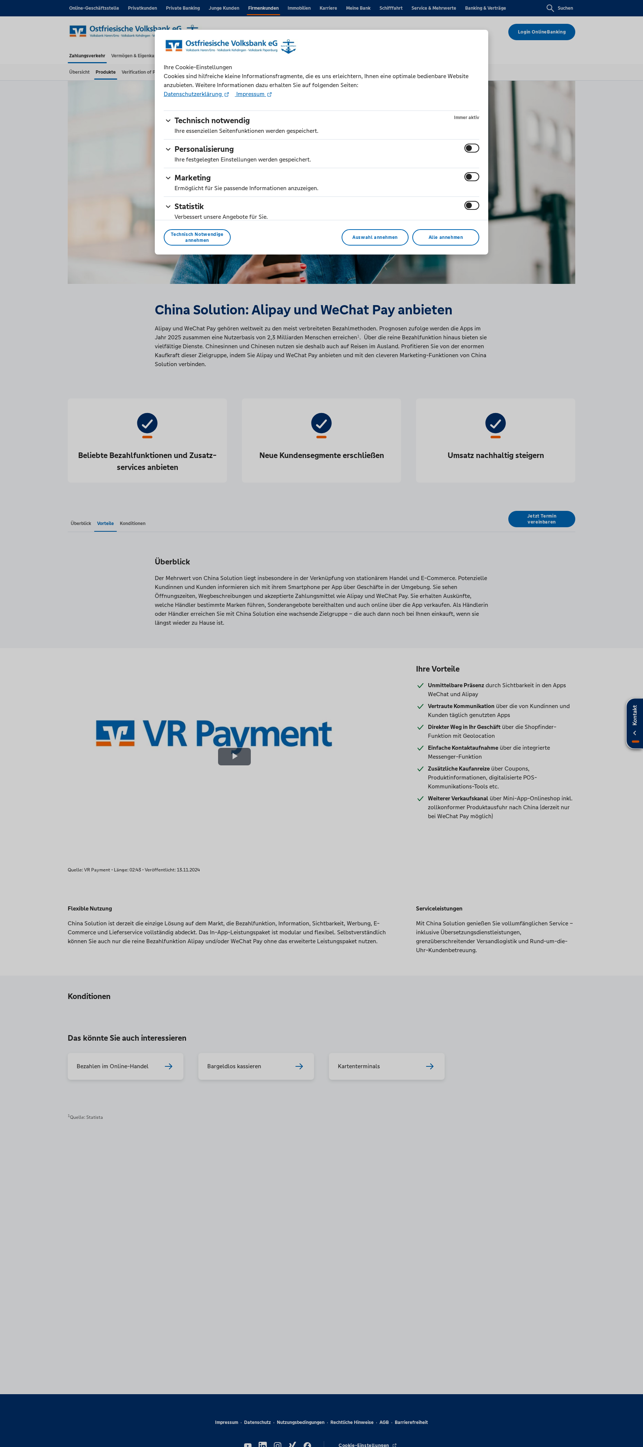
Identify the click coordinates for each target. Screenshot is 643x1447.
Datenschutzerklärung (193, 93)
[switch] (471, 148)
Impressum (250, 93)
